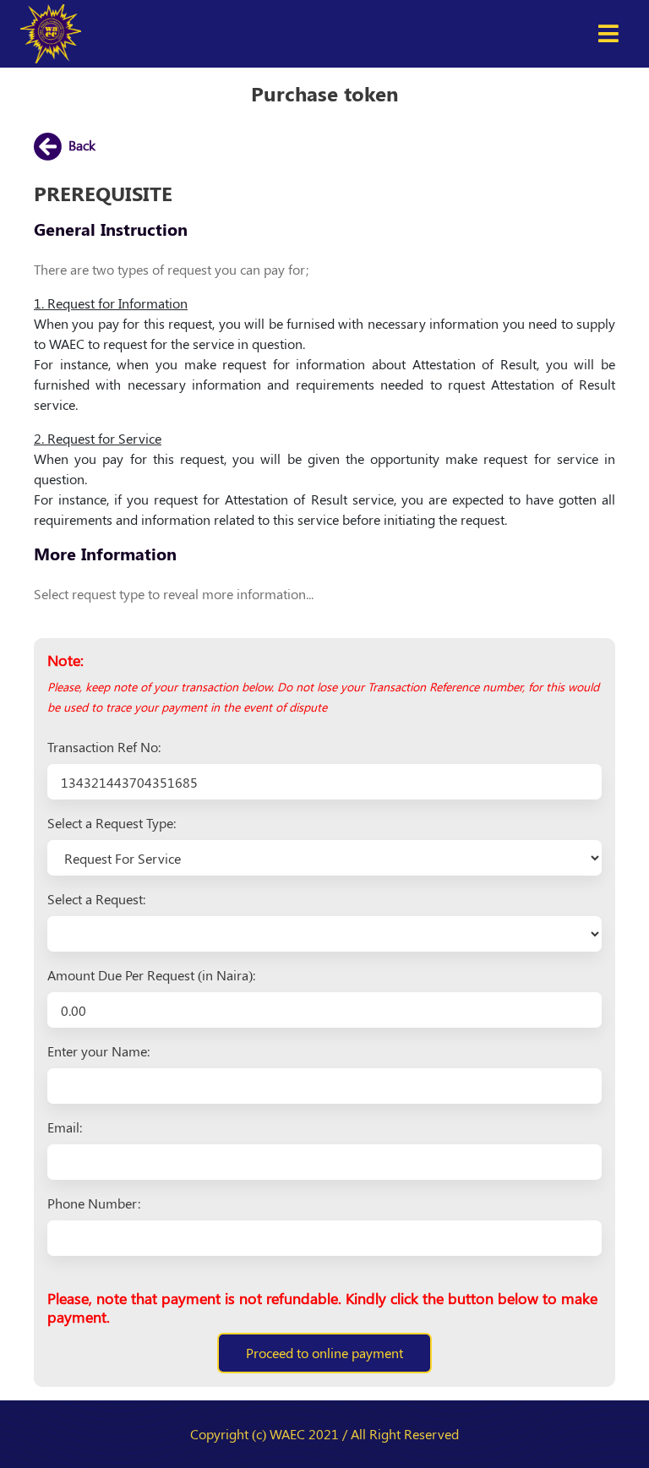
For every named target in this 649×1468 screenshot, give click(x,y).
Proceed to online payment (324, 1353)
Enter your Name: (98, 1051)
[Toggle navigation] (608, 33)
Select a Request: (96, 899)
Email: (64, 1127)
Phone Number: (93, 1203)
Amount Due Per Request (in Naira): (151, 975)
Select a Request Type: (111, 823)
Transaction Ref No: (104, 747)
